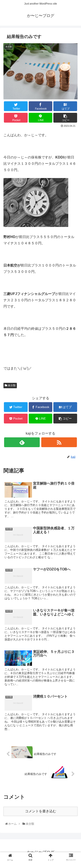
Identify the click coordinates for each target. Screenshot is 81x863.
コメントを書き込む (40, 811)
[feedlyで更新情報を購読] (22, 442)
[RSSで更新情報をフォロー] (59, 442)
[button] (73, 548)
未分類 (11, 385)
